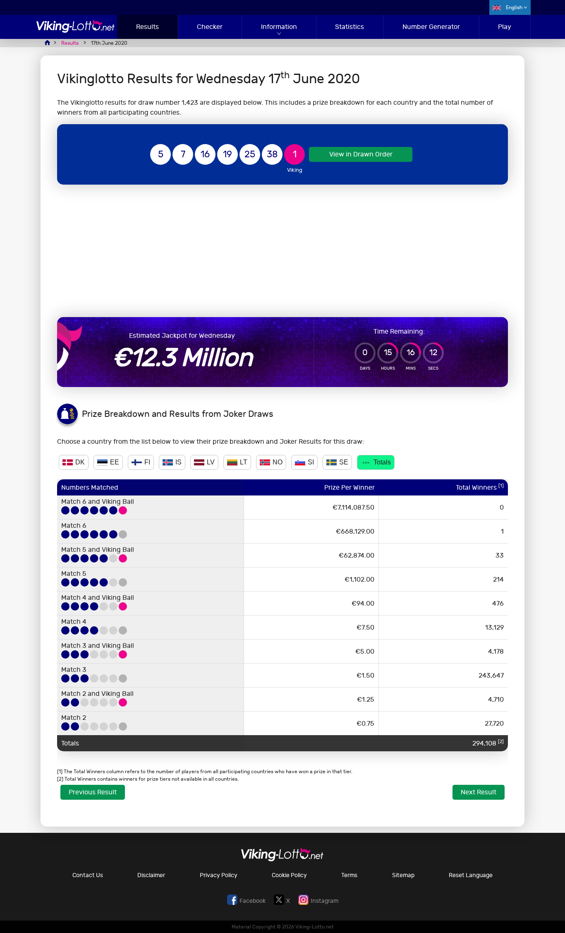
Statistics (349, 27)
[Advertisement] (282, 251)
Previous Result (93, 792)
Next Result (478, 792)
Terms (349, 875)
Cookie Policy (289, 875)
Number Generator (431, 27)
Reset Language (471, 875)
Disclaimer (151, 875)
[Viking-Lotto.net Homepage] (75, 30)
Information (279, 27)
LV (211, 462)
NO (277, 462)
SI (311, 462)
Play (504, 27)
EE (114, 462)
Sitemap (403, 875)
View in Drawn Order (361, 154)
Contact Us (87, 875)
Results (147, 27)
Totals (382, 462)
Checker (210, 27)
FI (147, 462)
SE (343, 462)
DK (80, 462)
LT (243, 462)
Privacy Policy (218, 875)
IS (178, 462)
